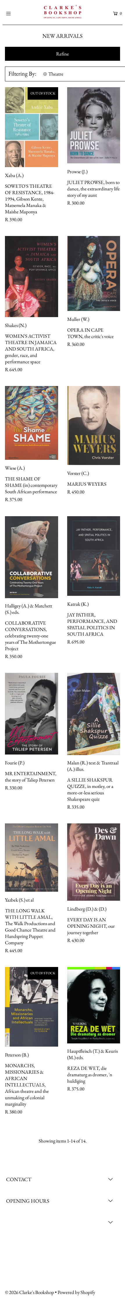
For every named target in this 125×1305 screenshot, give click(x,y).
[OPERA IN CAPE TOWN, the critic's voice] (93, 273)
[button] (62, 54)
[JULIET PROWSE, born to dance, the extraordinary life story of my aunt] (93, 125)
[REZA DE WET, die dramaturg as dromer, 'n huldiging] (93, 1005)
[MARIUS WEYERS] (93, 425)
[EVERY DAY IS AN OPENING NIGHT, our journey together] (93, 862)
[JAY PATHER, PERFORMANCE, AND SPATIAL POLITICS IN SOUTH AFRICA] (93, 556)
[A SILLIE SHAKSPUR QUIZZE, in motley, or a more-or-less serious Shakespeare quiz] (93, 714)
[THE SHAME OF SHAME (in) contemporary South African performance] (31, 423)
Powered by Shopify (76, 1292)
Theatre (55, 74)
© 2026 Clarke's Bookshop (29, 1292)
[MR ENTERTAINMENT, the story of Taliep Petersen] (31, 714)
